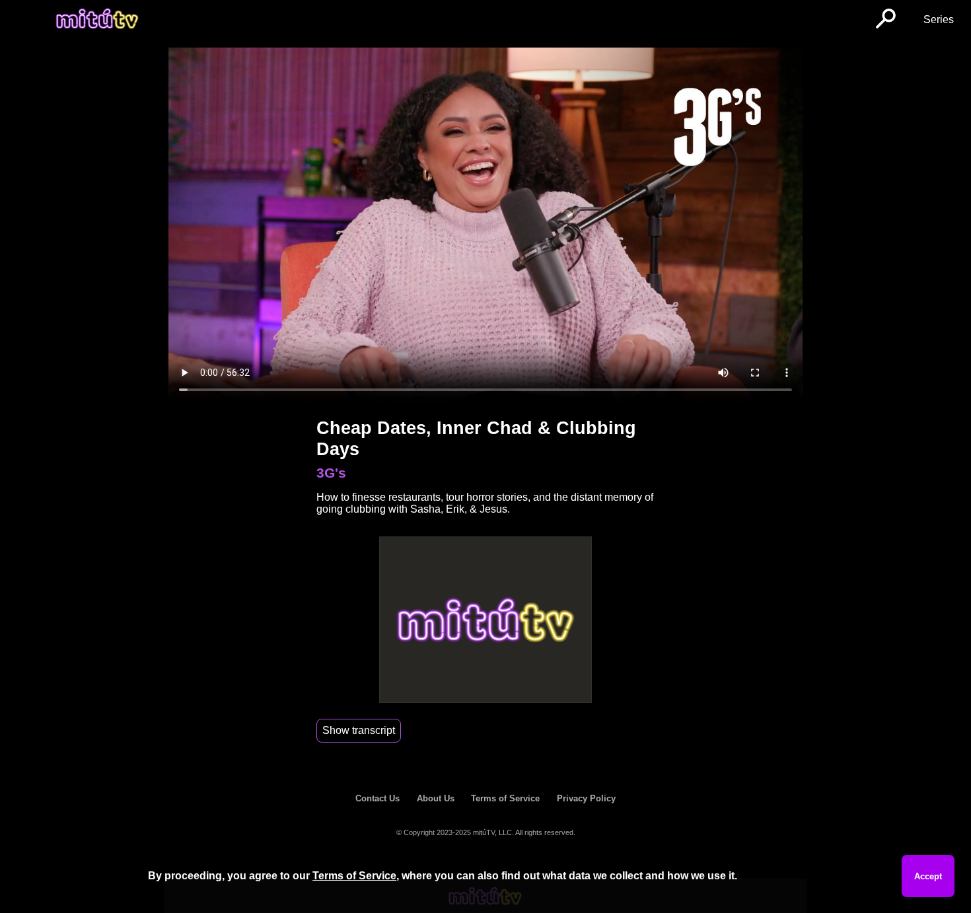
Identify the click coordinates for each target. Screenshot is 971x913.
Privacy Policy (586, 798)
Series (938, 19)
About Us (435, 798)
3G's (331, 472)
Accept (928, 876)
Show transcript (358, 730)
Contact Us (377, 798)
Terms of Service (505, 798)
